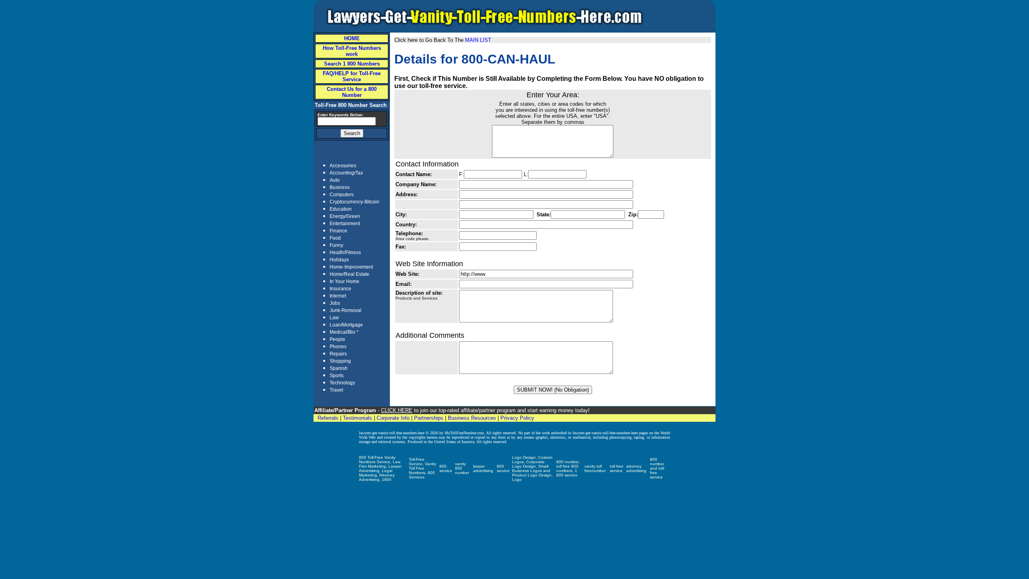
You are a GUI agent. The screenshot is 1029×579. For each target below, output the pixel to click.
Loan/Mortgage (346, 325)
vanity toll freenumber (595, 468)
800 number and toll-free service (657, 468)
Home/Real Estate (349, 274)
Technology (342, 383)
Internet (338, 296)
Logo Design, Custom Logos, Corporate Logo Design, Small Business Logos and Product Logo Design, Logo (532, 468)
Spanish (339, 368)
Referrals (328, 418)
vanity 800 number (462, 468)
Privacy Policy (517, 418)
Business (340, 187)
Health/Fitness (345, 252)
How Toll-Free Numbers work (352, 51)
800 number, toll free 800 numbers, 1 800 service (568, 468)
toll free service (616, 468)
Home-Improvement (351, 267)
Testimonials (357, 418)
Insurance (340, 289)
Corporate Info (393, 418)
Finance (338, 231)
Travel (336, 390)
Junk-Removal (345, 310)
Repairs (338, 354)
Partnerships (428, 418)
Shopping (340, 361)
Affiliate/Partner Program (345, 410)
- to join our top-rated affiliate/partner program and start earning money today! (483, 410)
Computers (342, 194)
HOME (352, 38)
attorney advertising (636, 468)
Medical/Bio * (344, 332)
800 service (445, 468)
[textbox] (347, 121)
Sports (337, 375)
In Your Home (344, 281)
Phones (338, 346)
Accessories (343, 165)
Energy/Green (345, 216)
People (337, 339)
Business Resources (472, 418)
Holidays (339, 260)
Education (341, 209)
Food (335, 238)
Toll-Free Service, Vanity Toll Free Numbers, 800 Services (422, 468)
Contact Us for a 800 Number (352, 92)
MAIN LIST (478, 40)
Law (334, 317)
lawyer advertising (483, 468)
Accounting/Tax (346, 173)
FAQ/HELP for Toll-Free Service (352, 76)
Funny (336, 245)
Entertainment (345, 223)
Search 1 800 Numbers (352, 64)
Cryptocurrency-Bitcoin (354, 202)
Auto (335, 180)
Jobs (335, 303)
